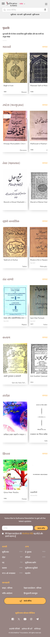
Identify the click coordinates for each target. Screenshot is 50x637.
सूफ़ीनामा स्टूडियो (31, 568)
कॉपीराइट (37, 629)
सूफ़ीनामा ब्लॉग (30, 562)
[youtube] (25, 619)
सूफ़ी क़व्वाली (27, 14)
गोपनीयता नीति (27, 533)
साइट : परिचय (7, 588)
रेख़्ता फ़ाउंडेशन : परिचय (32, 588)
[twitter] (19, 619)
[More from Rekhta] (46, 4)
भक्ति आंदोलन (7, 593)
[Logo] (11, 4)
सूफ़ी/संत (13, 14)
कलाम (4, 568)
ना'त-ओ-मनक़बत (8, 573)
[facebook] (13, 619)
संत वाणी (19, 14)
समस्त (44, 47)
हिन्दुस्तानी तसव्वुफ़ (30, 593)
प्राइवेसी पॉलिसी (14, 629)
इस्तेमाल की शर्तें (27, 629)
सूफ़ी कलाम (35, 14)
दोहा (3, 557)
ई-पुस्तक (28, 552)
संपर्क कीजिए (28, 600)
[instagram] (31, 619)
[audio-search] (45, 10)
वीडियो (27, 557)
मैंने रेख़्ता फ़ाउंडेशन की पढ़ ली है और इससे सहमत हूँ (24, 534)
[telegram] (37, 619)
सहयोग (27, 573)
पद (3, 562)
